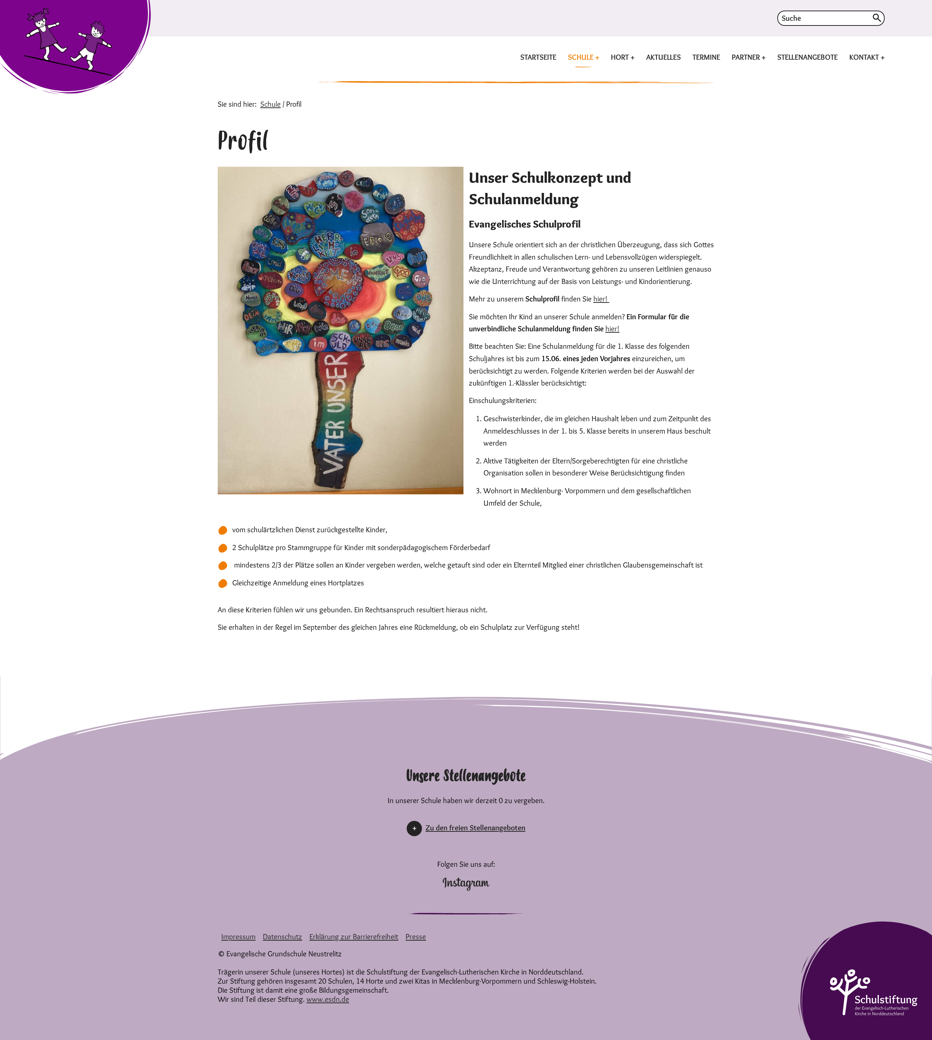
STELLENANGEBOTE (807, 57)
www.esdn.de (328, 999)
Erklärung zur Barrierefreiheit (353, 936)
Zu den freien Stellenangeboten (475, 827)
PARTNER (747, 57)
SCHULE (581, 57)
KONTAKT (865, 57)
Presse (416, 936)
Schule (270, 103)
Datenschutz (282, 936)
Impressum (238, 936)
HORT (621, 57)
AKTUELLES (663, 57)
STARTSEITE (538, 57)
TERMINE (706, 57)
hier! (601, 298)
